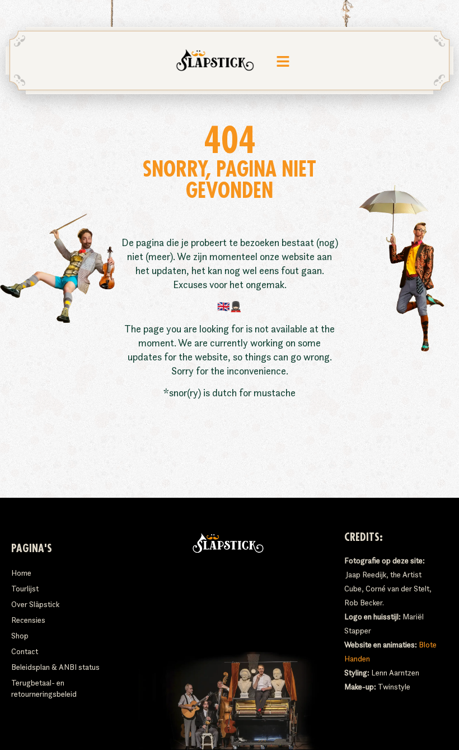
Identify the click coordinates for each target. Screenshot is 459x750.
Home (21, 573)
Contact (24, 651)
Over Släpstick (35, 604)
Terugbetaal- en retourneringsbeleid (44, 688)
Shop (20, 636)
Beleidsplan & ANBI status (55, 667)
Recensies (28, 620)
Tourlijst (25, 589)
